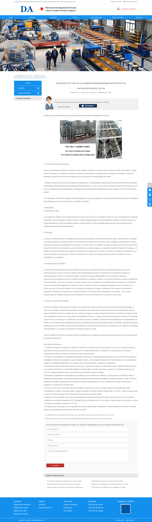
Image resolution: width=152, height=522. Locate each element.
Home (11, 17)
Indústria (21, 88)
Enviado (55, 465)
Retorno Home (117, 1)
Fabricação (68, 508)
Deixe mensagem (118, 17)
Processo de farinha (95, 508)
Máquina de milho (20, 511)
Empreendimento (39, 76)
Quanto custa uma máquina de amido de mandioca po (65, 487)
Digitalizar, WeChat (126, 501)
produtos (32, 17)
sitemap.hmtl (120, 520)
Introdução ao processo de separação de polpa (107, 481)
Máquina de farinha (21, 514)
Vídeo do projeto (96, 17)
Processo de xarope (95, 511)
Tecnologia (68, 511)
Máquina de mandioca (22, 504)
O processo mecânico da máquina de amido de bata (64, 481)
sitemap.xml (130, 520)
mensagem (89, 106)
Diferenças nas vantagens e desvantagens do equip (109, 487)
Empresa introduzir (70, 504)
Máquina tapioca (37, 520)
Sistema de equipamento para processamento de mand (110, 484)
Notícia (75, 17)
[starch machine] (18, 520)
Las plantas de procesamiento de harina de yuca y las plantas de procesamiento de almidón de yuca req (79, 415)
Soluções (54, 17)
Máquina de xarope (21, 508)
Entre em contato (131, 1)
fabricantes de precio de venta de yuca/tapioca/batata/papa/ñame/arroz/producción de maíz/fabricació (78, 418)
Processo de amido (95, 504)
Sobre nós (139, 17)
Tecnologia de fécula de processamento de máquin (64, 484)
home (24, 76)
